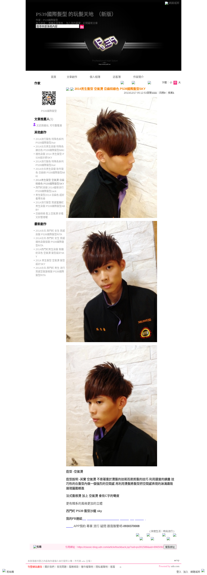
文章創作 (72, 76)
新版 (106, 14)
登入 (178, 572)
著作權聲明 (87, 567)
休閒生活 (156, 531)
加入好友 (40, 23)
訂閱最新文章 (90, 23)
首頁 (53, 76)
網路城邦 (174, 2)
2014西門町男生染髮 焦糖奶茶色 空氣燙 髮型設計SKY (50, 253)
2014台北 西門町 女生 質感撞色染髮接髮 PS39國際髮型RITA (50, 242)
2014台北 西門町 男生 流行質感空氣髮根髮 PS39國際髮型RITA (50, 272)
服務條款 (74, 567)
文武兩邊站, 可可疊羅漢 (49, 125)
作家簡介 (138, 76)
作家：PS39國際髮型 (47, 20)
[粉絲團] (4, 570)
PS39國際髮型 (49, 111)
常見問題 (62, 567)
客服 (112, 567)
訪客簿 (117, 76)
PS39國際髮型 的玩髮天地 (65, 14)
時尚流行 (168, 531)
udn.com (175, 566)
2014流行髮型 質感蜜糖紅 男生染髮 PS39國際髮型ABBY (50, 206)
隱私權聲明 (102, 567)
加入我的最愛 (73, 23)
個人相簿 (95, 76)
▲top (176, 560)
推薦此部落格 (56, 23)
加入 (185, 572)
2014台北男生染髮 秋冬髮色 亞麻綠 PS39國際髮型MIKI (50, 173)
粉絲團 (10, 572)
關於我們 (49, 567)
